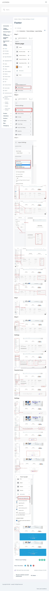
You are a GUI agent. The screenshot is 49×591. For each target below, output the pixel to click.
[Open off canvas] (46, 2)
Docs (20, 19)
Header (6, 105)
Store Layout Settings (7, 109)
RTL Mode (33, 575)
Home (15, 19)
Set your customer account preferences (22, 575)
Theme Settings (26, 19)
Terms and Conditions (42, 588)
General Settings (6, 103)
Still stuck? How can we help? (23, 570)
